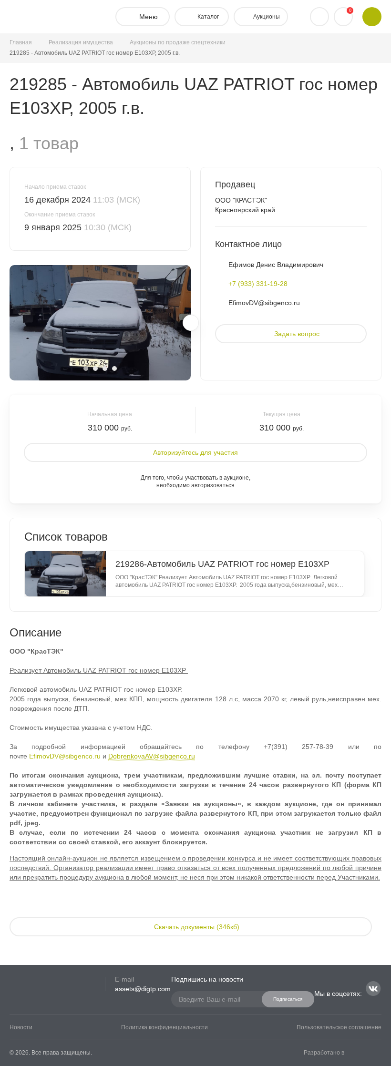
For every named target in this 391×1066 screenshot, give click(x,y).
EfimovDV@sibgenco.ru (264, 303)
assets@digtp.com (143, 989)
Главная (21, 42)
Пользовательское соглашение (339, 1027)
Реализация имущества (81, 42)
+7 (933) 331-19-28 (258, 283)
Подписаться (287, 999)
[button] (85, 368)
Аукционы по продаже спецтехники (178, 42)
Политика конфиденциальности (164, 1027)
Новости (21, 1027)
